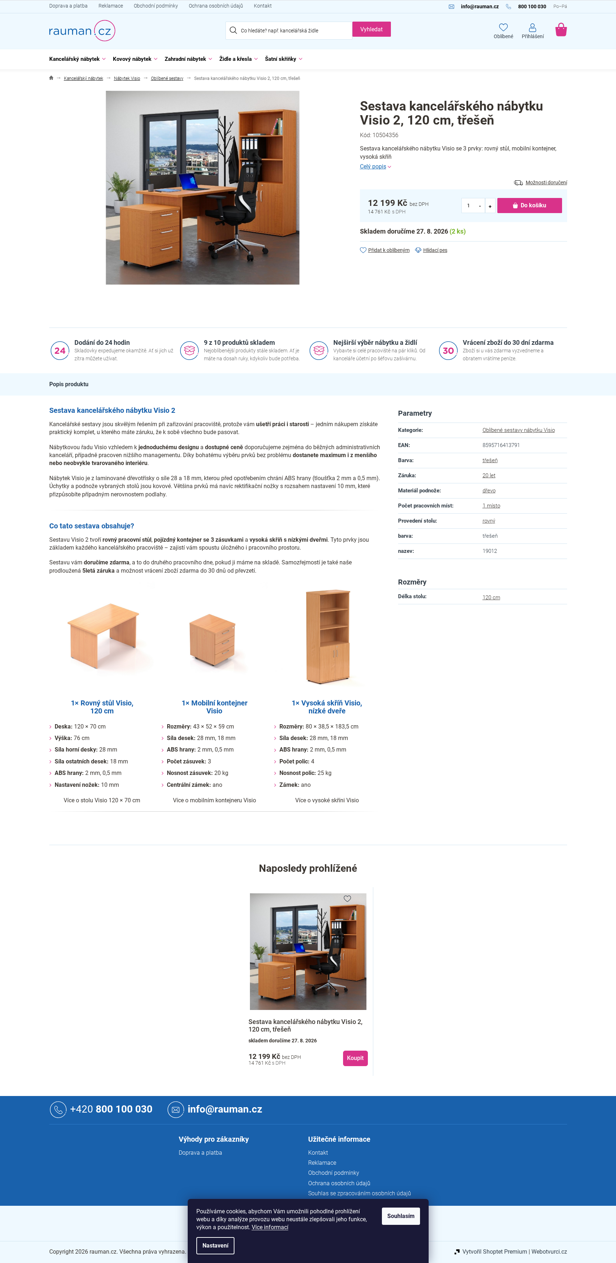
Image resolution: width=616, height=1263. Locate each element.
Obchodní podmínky (156, 6)
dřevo (489, 490)
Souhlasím (401, 1216)
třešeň (490, 460)
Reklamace (111, 6)
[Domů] (51, 79)
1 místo (491, 505)
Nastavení (215, 1245)
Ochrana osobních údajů (216, 6)
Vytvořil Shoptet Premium (494, 1251)
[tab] (69, 384)
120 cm (491, 597)
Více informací (270, 1227)
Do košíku (533, 205)
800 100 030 (111, 1109)
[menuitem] (75, 59)
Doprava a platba (68, 6)
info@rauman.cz (225, 1109)
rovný (489, 521)
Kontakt (263, 6)
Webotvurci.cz (549, 1251)
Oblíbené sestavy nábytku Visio (519, 430)
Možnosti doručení (546, 182)
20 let (489, 475)
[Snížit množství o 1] (480, 206)
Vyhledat (371, 29)
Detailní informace (463, 167)
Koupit (355, 1058)
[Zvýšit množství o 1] (490, 206)
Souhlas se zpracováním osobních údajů (359, 1193)
